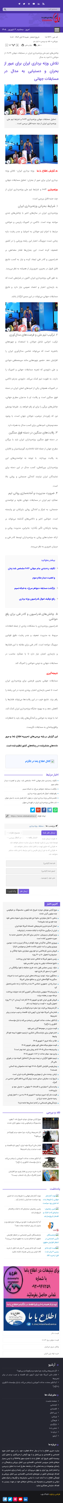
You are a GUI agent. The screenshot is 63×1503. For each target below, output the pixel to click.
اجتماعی (53, 1405)
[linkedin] (38, 3)
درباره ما (54, 1432)
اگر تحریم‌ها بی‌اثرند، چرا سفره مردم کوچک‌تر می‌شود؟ (36, 1008)
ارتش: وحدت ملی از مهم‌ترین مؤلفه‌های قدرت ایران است (35, 1074)
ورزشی (55, 41)
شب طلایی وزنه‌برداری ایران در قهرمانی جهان (39, 802)
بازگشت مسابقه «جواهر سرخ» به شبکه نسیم (34, 588)
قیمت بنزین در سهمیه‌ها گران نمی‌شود (42, 1028)
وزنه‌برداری (53, 190)
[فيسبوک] (44, 810)
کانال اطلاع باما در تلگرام (37, 761)
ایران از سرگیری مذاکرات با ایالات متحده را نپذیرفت (37, 930)
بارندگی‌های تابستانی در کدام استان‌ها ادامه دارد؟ (37, 1103)
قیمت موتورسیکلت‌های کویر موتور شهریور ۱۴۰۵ (39, 1045)
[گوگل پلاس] (38, 810)
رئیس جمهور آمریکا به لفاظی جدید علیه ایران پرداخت (36, 959)
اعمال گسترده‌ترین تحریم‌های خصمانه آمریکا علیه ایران (36, 926)
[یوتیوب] (33, 3)
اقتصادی (53, 1409)
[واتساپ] (55, 810)
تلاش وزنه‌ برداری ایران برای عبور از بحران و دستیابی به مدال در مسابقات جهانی (31, 71)
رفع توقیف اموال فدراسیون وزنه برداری (37, 599)
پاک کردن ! (12, 891)
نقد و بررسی (45, 41)
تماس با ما (53, 1428)
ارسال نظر (23, 891)
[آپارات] (28, 3)
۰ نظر (39, 45)
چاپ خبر (28, 45)
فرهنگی (54, 1420)
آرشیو (51, 1364)
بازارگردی (53, 1424)
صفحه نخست (51, 1401)
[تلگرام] (19, 3)
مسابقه (41, 826)
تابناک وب (45, 1494)
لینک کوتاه (41, 816)
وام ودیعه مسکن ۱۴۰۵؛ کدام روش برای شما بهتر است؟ (35, 1049)
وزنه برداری (33, 826)
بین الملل (53, 1412)
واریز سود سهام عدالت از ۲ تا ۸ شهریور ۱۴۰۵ (40, 1054)
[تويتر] (24, 3)
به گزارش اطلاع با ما (47, 171)
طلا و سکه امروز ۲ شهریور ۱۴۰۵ (45, 1040)
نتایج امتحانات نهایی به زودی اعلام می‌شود (40, 963)
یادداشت (55, 1189)
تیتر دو (36, 41)
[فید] (43, 3)
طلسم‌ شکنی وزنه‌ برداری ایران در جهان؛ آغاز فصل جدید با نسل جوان (31, 798)
